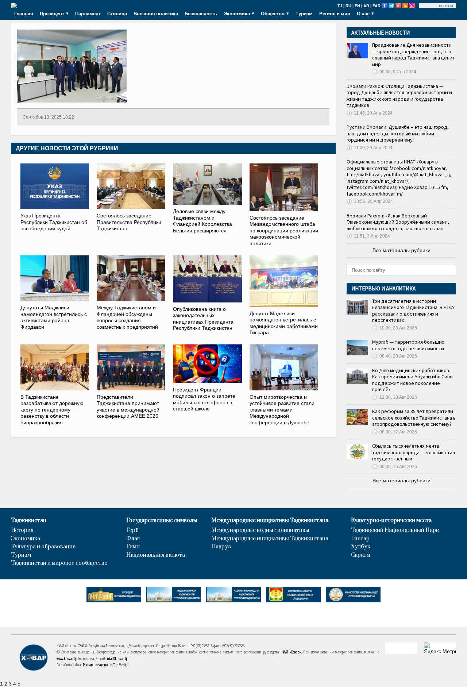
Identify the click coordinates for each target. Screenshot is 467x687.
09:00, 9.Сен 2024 (394, 71)
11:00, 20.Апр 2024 (370, 147)
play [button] (430, 6)
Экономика (25, 539)
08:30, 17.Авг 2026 (394, 432)
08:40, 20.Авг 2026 (394, 356)
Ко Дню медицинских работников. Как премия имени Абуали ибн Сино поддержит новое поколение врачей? (412, 380)
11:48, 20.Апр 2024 (370, 113)
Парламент (88, 13)
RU (348, 6)
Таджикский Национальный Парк (395, 530)
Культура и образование (43, 547)
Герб (132, 530)
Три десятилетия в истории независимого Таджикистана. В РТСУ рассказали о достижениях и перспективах (413, 311)
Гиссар (360, 539)
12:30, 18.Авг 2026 (394, 397)
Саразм (360, 555)
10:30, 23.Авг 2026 (394, 328)
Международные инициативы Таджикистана (269, 520)
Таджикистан (28, 520)
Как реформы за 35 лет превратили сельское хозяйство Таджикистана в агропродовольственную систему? (414, 417)
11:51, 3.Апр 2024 (368, 236)
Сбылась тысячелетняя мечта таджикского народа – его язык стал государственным (413, 452)
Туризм (304, 13)
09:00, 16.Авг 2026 (394, 466)
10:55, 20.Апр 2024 (370, 201)
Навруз (221, 547)
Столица (117, 13)
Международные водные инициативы (260, 530)
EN (357, 6)
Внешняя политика (156, 13)
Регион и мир (334, 13)
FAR (377, 6)
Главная (23, 13)
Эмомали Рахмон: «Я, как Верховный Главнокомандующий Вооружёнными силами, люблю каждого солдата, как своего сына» (398, 222)
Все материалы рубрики (402, 250)
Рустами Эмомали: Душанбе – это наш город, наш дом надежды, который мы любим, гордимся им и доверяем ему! (398, 133)
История (22, 530)
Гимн (133, 547)
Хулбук (360, 547)
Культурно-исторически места (391, 520)
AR (366, 6)
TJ (339, 6)
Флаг (133, 539)
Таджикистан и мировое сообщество (59, 563)
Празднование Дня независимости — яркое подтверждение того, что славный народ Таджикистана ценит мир (413, 54)
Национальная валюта (155, 555)
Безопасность (201, 13)
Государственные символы (161, 520)
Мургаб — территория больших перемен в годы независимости (408, 345)
